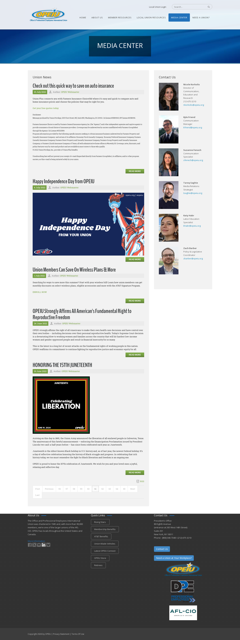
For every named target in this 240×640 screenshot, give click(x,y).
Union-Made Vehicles (104, 543)
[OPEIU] (48, 14)
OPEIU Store (100, 558)
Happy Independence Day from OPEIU (63, 181)
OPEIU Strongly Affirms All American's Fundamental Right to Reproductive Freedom (82, 314)
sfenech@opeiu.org (193, 160)
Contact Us (162, 549)
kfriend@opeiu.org (192, 127)
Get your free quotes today (46, 108)
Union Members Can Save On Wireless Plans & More (74, 270)
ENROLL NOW (40, 292)
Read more (135, 171)
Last (37, 495)
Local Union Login (157, 6)
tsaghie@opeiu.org (192, 193)
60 (88, 488)
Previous (49, 488)
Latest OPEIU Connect (104, 550)
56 (59, 488)
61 (95, 488)
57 (67, 488)
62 (102, 488)
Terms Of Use (78, 634)
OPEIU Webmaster (70, 91)
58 (74, 488)
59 (81, 488)
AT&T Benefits (101, 536)
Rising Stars (100, 522)
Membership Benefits (105, 529)
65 (124, 488)
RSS (142, 481)
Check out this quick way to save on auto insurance (73, 86)
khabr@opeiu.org (192, 225)
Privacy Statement (61, 634)
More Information (36, 541)
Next (132, 488)
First (37, 488)
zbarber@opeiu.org (193, 258)
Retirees (98, 565)
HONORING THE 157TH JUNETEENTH (62, 365)
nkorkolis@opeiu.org (193, 104)
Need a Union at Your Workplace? (174, 558)
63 (110, 488)
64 (117, 488)
